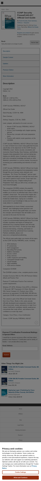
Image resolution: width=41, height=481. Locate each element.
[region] (20, 461)
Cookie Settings (20, 472)
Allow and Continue (20, 477)
